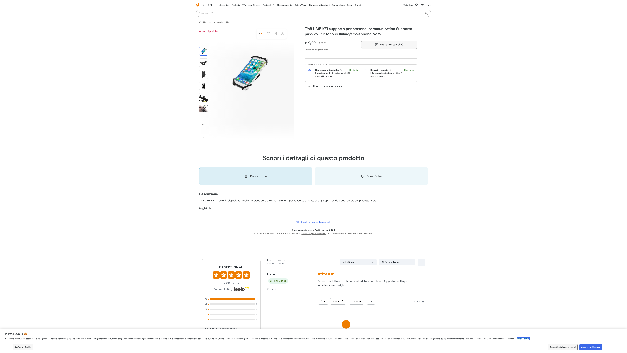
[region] (313, 341)
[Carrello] (422, 5)
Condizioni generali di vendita (343, 233)
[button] (250, 74)
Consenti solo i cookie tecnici (563, 347)
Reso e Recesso (365, 233)
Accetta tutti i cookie (590, 347)
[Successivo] (203, 137)
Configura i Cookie (22, 347)
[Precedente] (203, 124)
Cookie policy (523, 339)
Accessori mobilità (221, 22)
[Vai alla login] (428, 5)
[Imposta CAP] (416, 5)
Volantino (408, 5)
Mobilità (202, 22)
